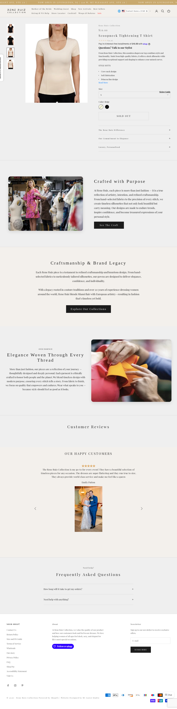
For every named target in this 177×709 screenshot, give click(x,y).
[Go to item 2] (10, 40)
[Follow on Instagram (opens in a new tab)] (15, 685)
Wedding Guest (61, 9)
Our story (11, 653)
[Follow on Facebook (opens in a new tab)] (8, 685)
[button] (35, 508)
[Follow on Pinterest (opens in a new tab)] (22, 685)
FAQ (8, 662)
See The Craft (109, 225)
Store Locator (59, 13)
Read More (103, 82)
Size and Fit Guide (14, 639)
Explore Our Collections (88, 309)
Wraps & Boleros (87, 13)
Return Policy (12, 634)
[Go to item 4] (10, 64)
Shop (73, 9)
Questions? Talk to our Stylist (115, 47)
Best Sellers (99, 9)
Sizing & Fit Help (40, 13)
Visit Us (10, 675)
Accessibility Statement (17, 671)
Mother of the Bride (42, 9)
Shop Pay (11, 666)
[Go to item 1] (10, 29)
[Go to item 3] (10, 52)
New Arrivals (84, 9)
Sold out (124, 115)
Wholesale (11, 648)
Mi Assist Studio (91, 698)
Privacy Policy (13, 657)
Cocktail (72, 13)
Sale (100, 13)
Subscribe (141, 649)
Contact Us (11, 630)
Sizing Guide (164, 92)
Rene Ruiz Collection (109, 25)
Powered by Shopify (49, 698)
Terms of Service (14, 643)
